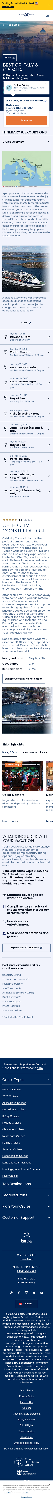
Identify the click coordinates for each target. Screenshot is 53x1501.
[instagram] (26, 1293)
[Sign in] (47, 15)
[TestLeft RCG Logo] (26, 1465)
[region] (26, 1490)
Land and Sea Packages (16, 1162)
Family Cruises (11, 1142)
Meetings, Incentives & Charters (21, 1169)
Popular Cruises (11, 1089)
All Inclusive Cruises (14, 1102)
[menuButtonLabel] (5, 15)
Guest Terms (26, 1390)
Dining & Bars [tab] (9, 752)
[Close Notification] (49, 5)
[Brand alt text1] (26, 1474)
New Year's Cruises (13, 1136)
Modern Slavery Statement (26, 1414)
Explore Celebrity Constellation (23, 678)
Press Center (26, 1437)
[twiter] (34, 1293)
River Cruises (10, 1175)
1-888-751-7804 (26, 1271)
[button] (26, 143)
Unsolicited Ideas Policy (26, 1443)
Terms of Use (26, 1402)
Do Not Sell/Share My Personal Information (26, 1448)
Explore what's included (25, 947)
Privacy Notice (7, 1492)
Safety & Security (26, 1419)
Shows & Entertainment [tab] (35, 752)
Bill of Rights (26, 1425)
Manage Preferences (26, 1497)
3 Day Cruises (10, 1116)
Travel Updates (26, 1431)
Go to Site (8, 6)
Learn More (26, 1259)
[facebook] (18, 1293)
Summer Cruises (12, 1149)
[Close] (49, 1484)
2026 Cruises (10, 1096)
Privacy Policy (26, 1396)
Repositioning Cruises (15, 1155)
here (40, 1068)
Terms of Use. (25, 1492)
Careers (26, 1408)
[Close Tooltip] (45, 84)
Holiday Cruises (11, 1122)
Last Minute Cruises (14, 1109)
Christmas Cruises (13, 1129)
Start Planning (26, 1282)
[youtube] (41, 1293)
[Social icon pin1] (11, 1293)
